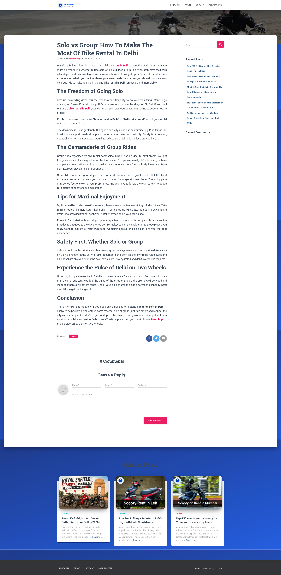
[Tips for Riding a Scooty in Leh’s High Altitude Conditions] (140, 492)
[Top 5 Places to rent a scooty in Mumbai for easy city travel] (197, 492)
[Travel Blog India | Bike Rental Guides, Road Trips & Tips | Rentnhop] (68, 5)
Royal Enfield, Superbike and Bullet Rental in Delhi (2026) (81, 520)
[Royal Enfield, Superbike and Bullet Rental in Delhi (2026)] (83, 492)
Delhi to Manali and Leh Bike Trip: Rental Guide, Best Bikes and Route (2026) (203, 118)
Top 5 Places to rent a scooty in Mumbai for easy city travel (196, 520)
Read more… (98, 537)
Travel (188, 5)
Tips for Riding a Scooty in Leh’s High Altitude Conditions (140, 520)
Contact (200, 5)
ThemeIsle (219, 568)
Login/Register (215, 5)
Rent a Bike (175, 5)
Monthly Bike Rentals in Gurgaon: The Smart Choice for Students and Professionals (204, 92)
